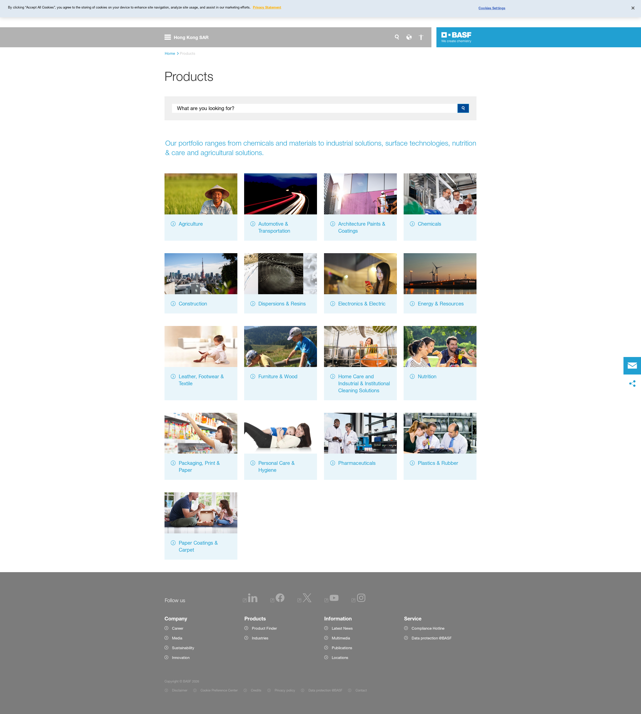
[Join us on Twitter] (304, 601)
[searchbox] (314, 108)
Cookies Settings (491, 8)
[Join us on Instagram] (358, 601)
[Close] (632, 8)
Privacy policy (285, 690)
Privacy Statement (267, 7)
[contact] (632, 366)
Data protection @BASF (325, 690)
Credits (256, 690)
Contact (361, 690)
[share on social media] (632, 384)
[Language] (409, 37)
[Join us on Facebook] (277, 601)
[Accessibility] (421, 37)
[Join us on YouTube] (331, 601)
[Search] (397, 37)
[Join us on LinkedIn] (250, 601)
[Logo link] (456, 37)
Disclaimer (179, 690)
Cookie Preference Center (219, 690)
